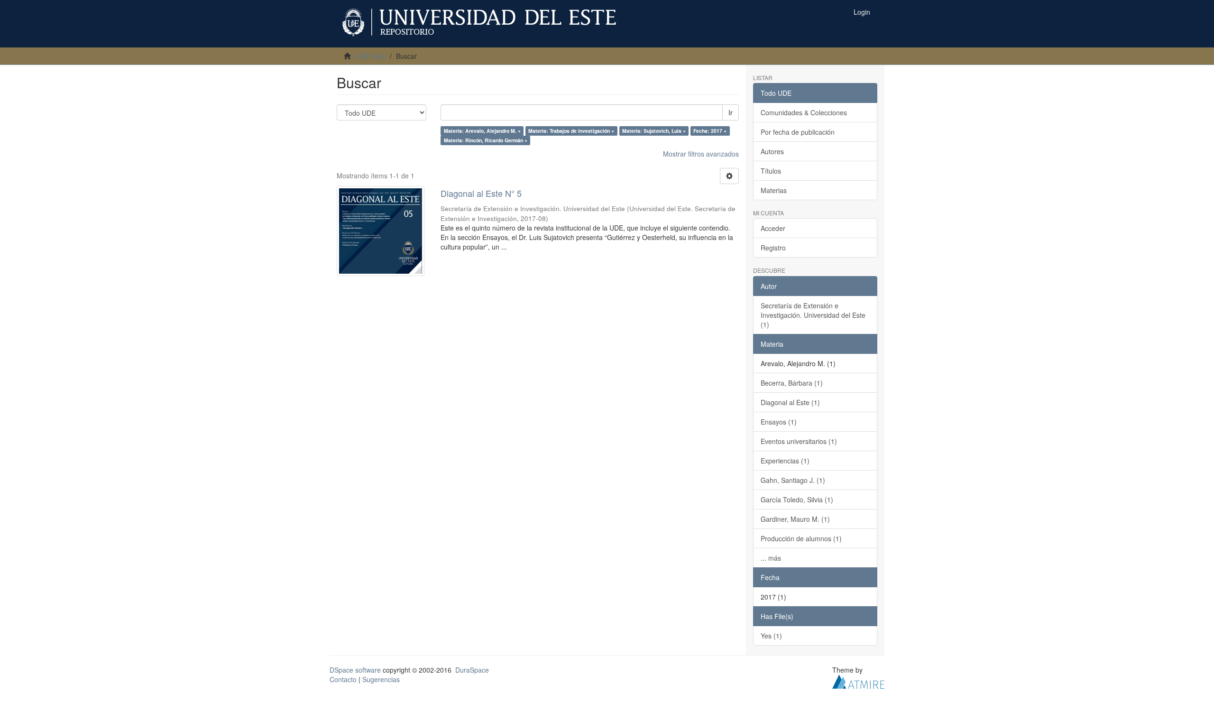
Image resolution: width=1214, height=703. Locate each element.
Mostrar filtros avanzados (701, 153)
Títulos (771, 171)
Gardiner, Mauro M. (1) (795, 519)
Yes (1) (771, 635)
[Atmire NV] (858, 680)
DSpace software (355, 670)
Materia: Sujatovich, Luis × (654, 130)
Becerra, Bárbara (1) (792, 383)
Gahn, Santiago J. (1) (793, 480)
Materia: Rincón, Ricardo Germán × (485, 140)
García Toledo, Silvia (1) (797, 499)
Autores (772, 151)
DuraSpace (472, 670)
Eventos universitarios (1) (799, 441)
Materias (774, 190)
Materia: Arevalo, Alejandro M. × (482, 130)
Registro (773, 247)
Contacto (343, 679)
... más (771, 558)
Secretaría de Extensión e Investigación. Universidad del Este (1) (813, 315)
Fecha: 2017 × (710, 130)
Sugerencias (381, 679)
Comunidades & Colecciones (804, 112)
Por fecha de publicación (798, 132)
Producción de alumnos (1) (801, 538)
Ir (730, 112)
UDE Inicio (370, 56)
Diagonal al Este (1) (790, 402)
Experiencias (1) (785, 460)
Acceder (773, 228)
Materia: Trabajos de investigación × (571, 130)
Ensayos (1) (779, 421)
